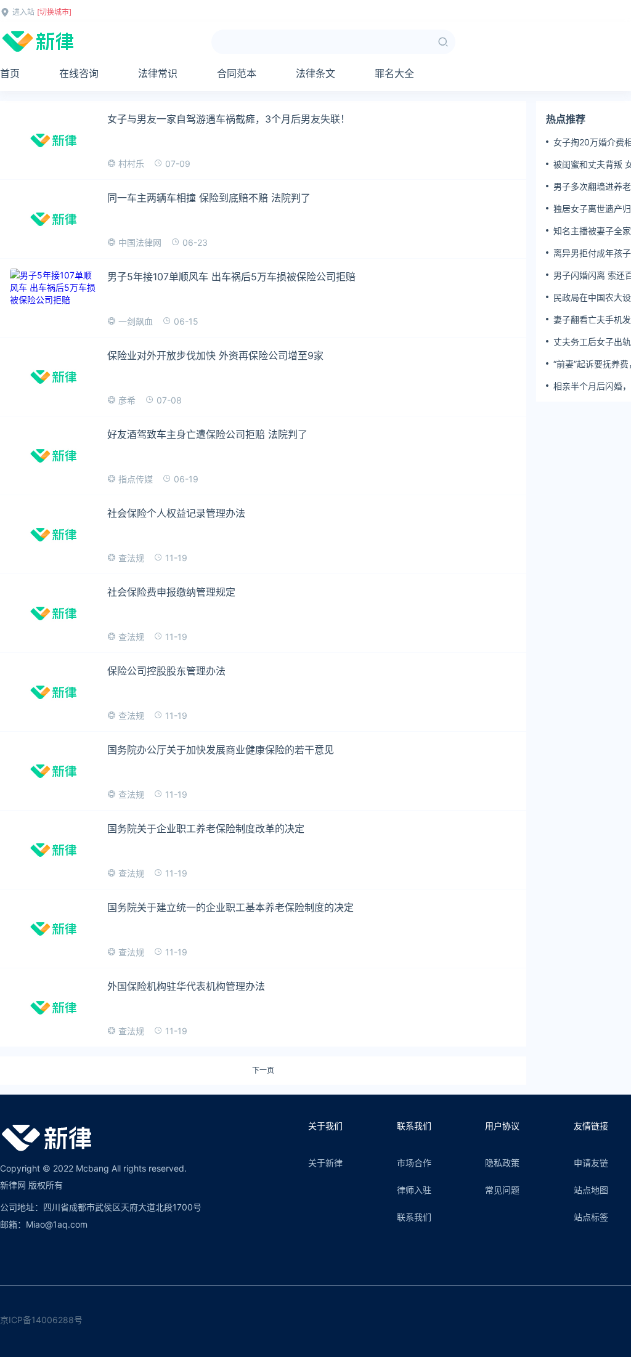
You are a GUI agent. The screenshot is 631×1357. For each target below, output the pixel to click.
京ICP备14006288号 (41, 1319)
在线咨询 (79, 73)
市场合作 (414, 1162)
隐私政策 (502, 1162)
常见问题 (502, 1190)
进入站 (23, 12)
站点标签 (591, 1217)
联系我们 (414, 1217)
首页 (10, 73)
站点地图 (591, 1190)
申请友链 (591, 1162)
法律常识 (157, 73)
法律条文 (315, 73)
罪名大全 (394, 73)
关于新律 (325, 1162)
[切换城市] (54, 12)
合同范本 (236, 73)
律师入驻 (414, 1190)
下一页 (263, 1070)
